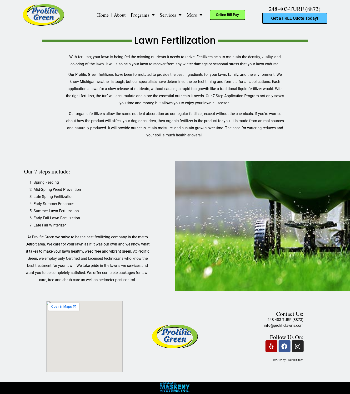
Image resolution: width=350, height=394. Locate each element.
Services (168, 15)
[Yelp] (271, 346)
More (192, 15)
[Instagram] (298, 346)
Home (103, 15)
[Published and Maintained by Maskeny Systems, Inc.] (175, 390)
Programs (140, 15)
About (120, 15)
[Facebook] (284, 346)
